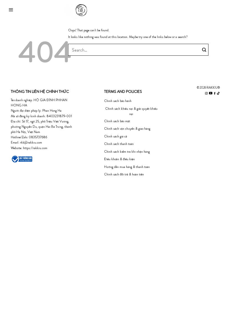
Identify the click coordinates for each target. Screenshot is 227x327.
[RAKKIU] (113, 10)
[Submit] (204, 50)
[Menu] (10, 10)
